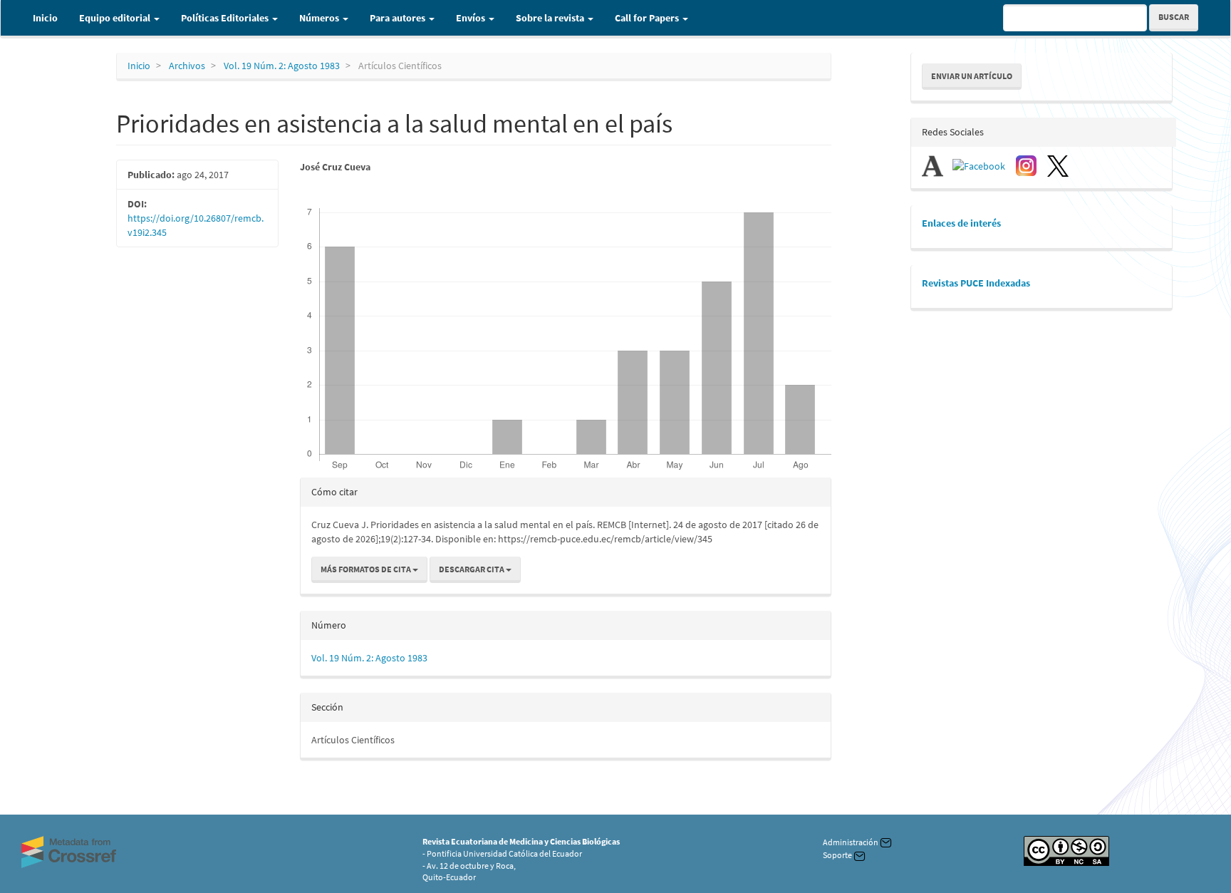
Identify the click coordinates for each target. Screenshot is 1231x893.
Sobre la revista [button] (551, 17)
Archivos (187, 65)
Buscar (1173, 16)
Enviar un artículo (971, 76)
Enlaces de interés (961, 223)
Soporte (838, 855)
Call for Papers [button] (648, 17)
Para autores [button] (398, 17)
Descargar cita (472, 569)
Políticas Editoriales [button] (226, 17)
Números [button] (320, 17)
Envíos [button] (471, 17)
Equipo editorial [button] (115, 17)
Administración (851, 842)
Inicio (45, 17)
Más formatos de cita (366, 569)
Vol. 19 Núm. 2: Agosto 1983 (282, 65)
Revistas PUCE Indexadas (976, 283)
